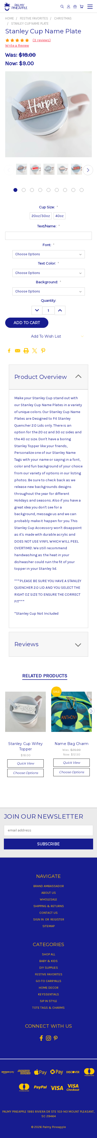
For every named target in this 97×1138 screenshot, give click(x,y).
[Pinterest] (43, 350)
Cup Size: (48, 207)
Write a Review (17, 45)
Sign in (38, 919)
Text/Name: (48, 226)
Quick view (25, 763)
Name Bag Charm (72, 743)
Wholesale (48, 899)
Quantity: (48, 300)
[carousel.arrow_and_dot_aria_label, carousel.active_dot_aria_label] (15, 190)
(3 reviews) (42, 40)
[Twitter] (34, 350)
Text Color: (48, 263)
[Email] (17, 350)
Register (57, 919)
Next (88, 170)
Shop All (48, 954)
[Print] (26, 350)
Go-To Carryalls (48, 981)
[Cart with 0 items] (81, 6)
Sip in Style (48, 1001)
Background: (48, 282)
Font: (49, 245)
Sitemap (48, 926)
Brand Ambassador (48, 886)
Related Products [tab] (44, 676)
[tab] (48, 377)
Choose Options (25, 773)
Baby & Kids (48, 961)
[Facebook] (9, 350)
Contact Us (48, 913)
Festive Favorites (48, 974)
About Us (48, 893)
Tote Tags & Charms (48, 1007)
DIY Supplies (48, 967)
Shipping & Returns (48, 906)
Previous (9, 170)
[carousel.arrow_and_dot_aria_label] (24, 190)
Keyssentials (48, 994)
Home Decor (48, 987)
